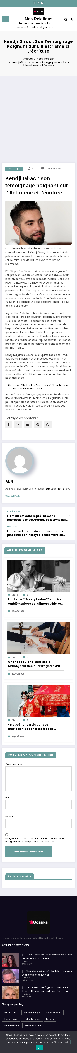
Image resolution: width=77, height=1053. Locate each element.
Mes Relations (38, 19)
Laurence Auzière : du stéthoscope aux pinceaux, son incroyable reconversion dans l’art (35, 533)
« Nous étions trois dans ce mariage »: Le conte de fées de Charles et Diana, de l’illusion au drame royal (32, 726)
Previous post (15, 511)
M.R (33, 168)
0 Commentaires (53, 168)
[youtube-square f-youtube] (42, 2)
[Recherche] (65, 19)
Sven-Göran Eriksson (36, 1025)
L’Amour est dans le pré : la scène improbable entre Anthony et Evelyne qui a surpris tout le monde (37, 518)
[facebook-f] (34, 2)
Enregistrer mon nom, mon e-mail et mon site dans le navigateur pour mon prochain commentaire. (34, 840)
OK (39, 1047)
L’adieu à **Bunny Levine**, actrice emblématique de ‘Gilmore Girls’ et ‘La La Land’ (34, 601)
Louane (50, 1019)
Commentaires (13, 764)
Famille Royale (53, 1012)
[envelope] (28, 424)
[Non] (72, 1042)
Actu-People (14, 168)
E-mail (9, 816)
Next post (12, 526)
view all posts (12, 496)
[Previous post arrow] (69, 516)
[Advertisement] (38, 115)
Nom (8, 797)
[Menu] (5, 19)
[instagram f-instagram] (38, 2)
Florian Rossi (11, 1019)
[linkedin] (18, 424)
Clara (14, 594)
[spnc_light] (72, 20)
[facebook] (8, 424)
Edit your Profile (55, 488)
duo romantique (32, 1012)
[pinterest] (38, 424)
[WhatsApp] (48, 424)
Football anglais (32, 1019)
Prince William (11, 1025)
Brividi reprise (11, 1012)
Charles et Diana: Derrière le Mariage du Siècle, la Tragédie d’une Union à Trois (36, 664)
